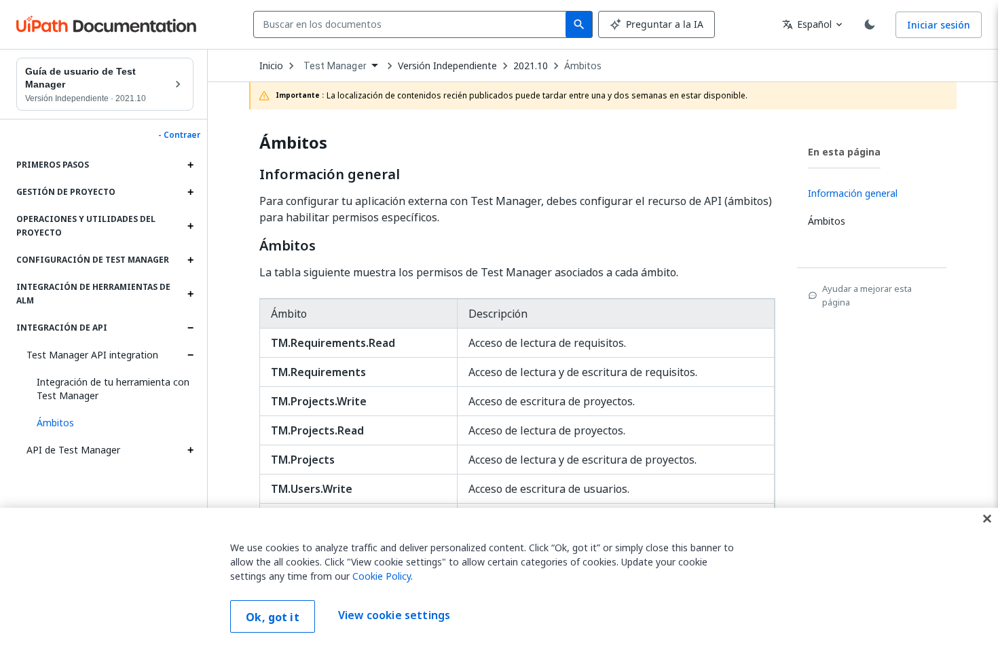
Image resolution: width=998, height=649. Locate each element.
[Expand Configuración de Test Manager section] (190, 260)
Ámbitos (583, 66)
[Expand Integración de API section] (190, 328)
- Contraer (179, 135)
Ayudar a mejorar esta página (867, 295)
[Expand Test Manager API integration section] (190, 355)
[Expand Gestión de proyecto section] (190, 192)
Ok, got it (272, 617)
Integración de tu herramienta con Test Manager (113, 389)
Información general (329, 174)
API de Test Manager (73, 450)
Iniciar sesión (938, 25)
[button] (109, 423)
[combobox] (412, 24)
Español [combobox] (807, 24)
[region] (499, 578)
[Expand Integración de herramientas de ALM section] (190, 294)
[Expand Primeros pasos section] (190, 165)
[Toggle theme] (869, 24)
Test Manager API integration (92, 355)
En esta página (844, 152)
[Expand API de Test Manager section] (190, 450)
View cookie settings (394, 615)
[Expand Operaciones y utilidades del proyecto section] (190, 226)
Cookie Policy (381, 576)
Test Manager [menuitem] (335, 65)
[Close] (987, 519)
